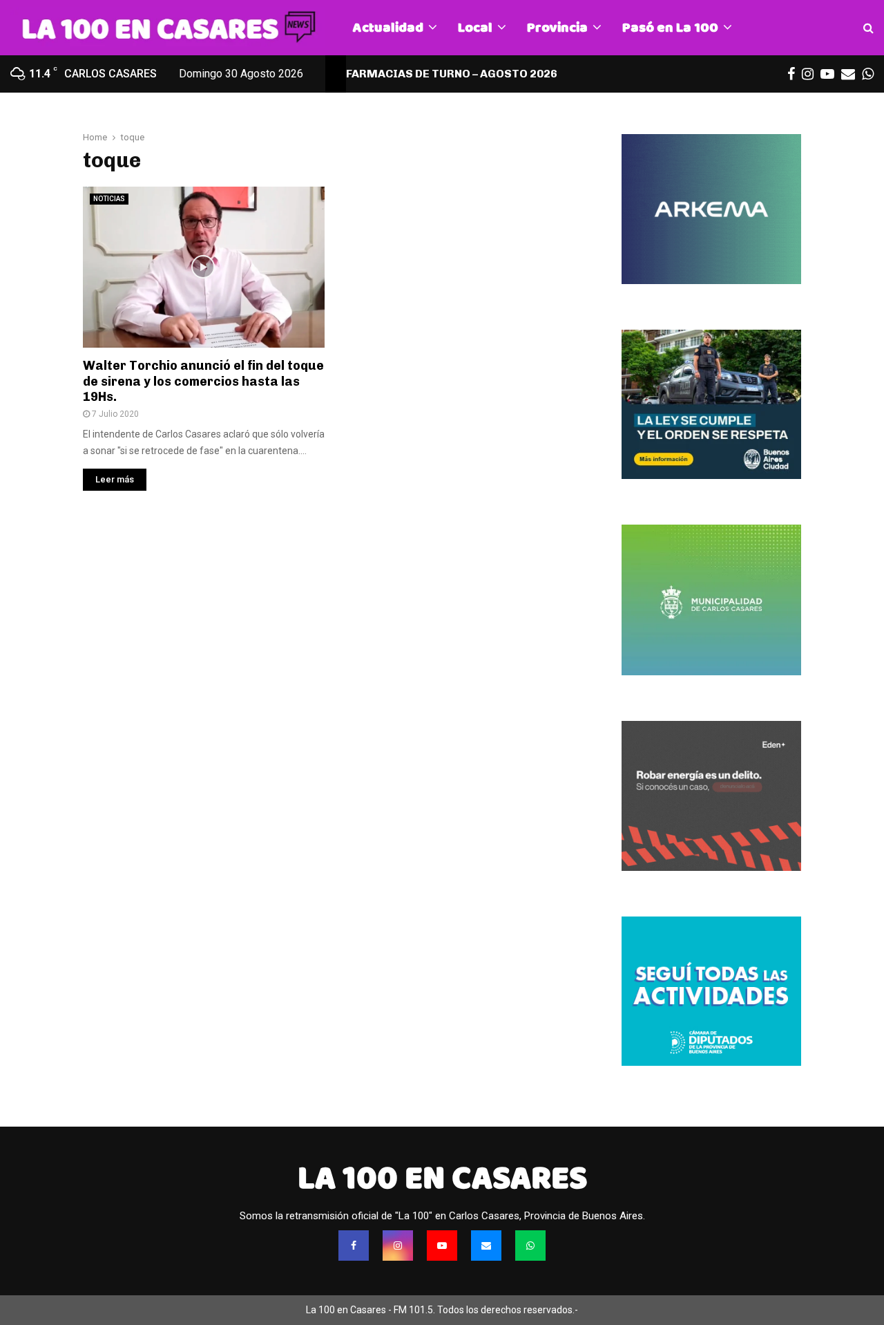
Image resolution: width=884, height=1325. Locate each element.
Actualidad (388, 27)
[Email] (486, 1245)
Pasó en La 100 (670, 27)
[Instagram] (398, 1245)
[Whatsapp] (530, 1245)
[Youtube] (442, 1245)
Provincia (557, 27)
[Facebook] (353, 1245)
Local (475, 27)
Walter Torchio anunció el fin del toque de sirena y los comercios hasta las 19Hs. (203, 381)
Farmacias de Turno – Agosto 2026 (451, 73)
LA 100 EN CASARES (442, 1177)
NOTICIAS (109, 199)
